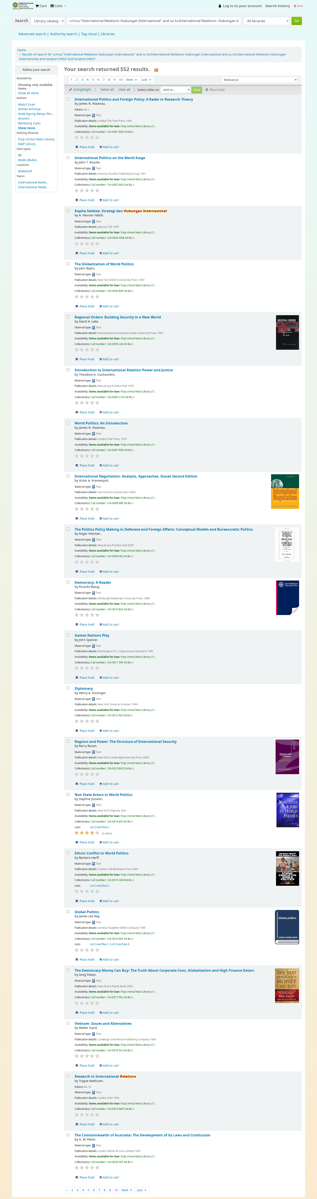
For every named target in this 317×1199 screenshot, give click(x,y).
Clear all (124, 89)
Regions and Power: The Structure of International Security (126, 741)
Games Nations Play (92, 635)
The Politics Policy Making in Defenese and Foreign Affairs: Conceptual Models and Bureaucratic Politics (164, 529)
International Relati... (33, 182)
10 (120, 80)
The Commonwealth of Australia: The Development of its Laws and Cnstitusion (142, 1135)
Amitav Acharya (29, 109)
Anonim (23, 118)
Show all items (28, 93)
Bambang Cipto (29, 123)
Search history (277, 6)
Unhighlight (81, 89)
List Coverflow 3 (119, 944)
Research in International (105, 1076)
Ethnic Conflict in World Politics (102, 853)
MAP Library (27, 144)
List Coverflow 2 (99, 827)
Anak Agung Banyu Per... (36, 114)
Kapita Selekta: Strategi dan (121, 211)
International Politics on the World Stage (110, 157)
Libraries (108, 34)
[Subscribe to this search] (156, 70)
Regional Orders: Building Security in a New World (118, 317)
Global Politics (87, 912)
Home (21, 50)
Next (130, 80)
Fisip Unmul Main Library (23, 6)
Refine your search (36, 70)
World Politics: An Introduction (101, 423)
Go (296, 21)
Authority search (63, 34)
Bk (20, 155)
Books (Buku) (27, 160)
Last (144, 80)
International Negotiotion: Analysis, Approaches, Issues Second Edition (136, 476)
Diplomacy (84, 688)
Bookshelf (25, 171)
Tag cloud (89, 34)
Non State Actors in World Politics (103, 794)
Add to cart (110, 147)
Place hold (86, 147)
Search (21, 21)
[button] (41, 6)
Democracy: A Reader (93, 582)
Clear (299, 6)
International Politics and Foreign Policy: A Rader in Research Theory (134, 99)
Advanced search (32, 34)
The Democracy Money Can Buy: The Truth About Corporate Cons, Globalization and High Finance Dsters (164, 970)
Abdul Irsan (26, 104)
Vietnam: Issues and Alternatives (103, 1023)
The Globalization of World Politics (104, 264)
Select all (107, 89)
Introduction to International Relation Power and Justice (124, 370)
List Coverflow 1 (99, 944)
